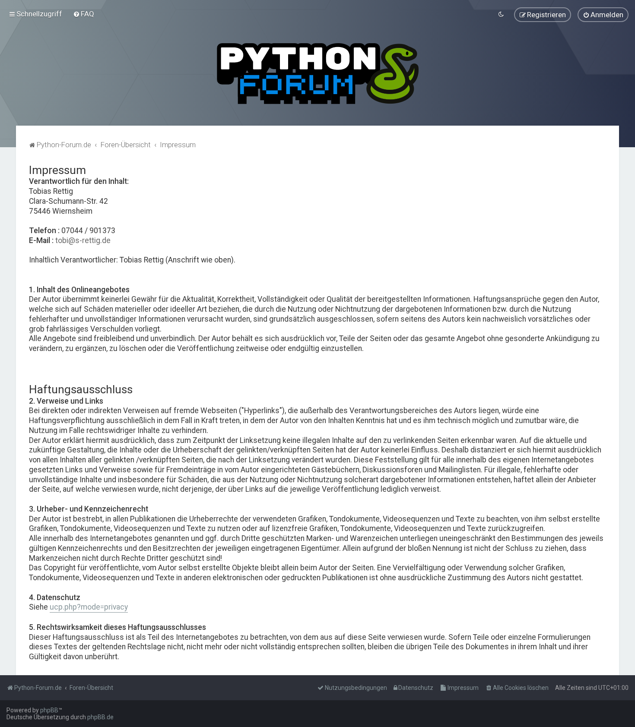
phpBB (49, 710)
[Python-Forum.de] (318, 73)
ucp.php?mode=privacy (89, 607)
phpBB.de (100, 717)
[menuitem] (83, 13)
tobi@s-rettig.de (83, 240)
